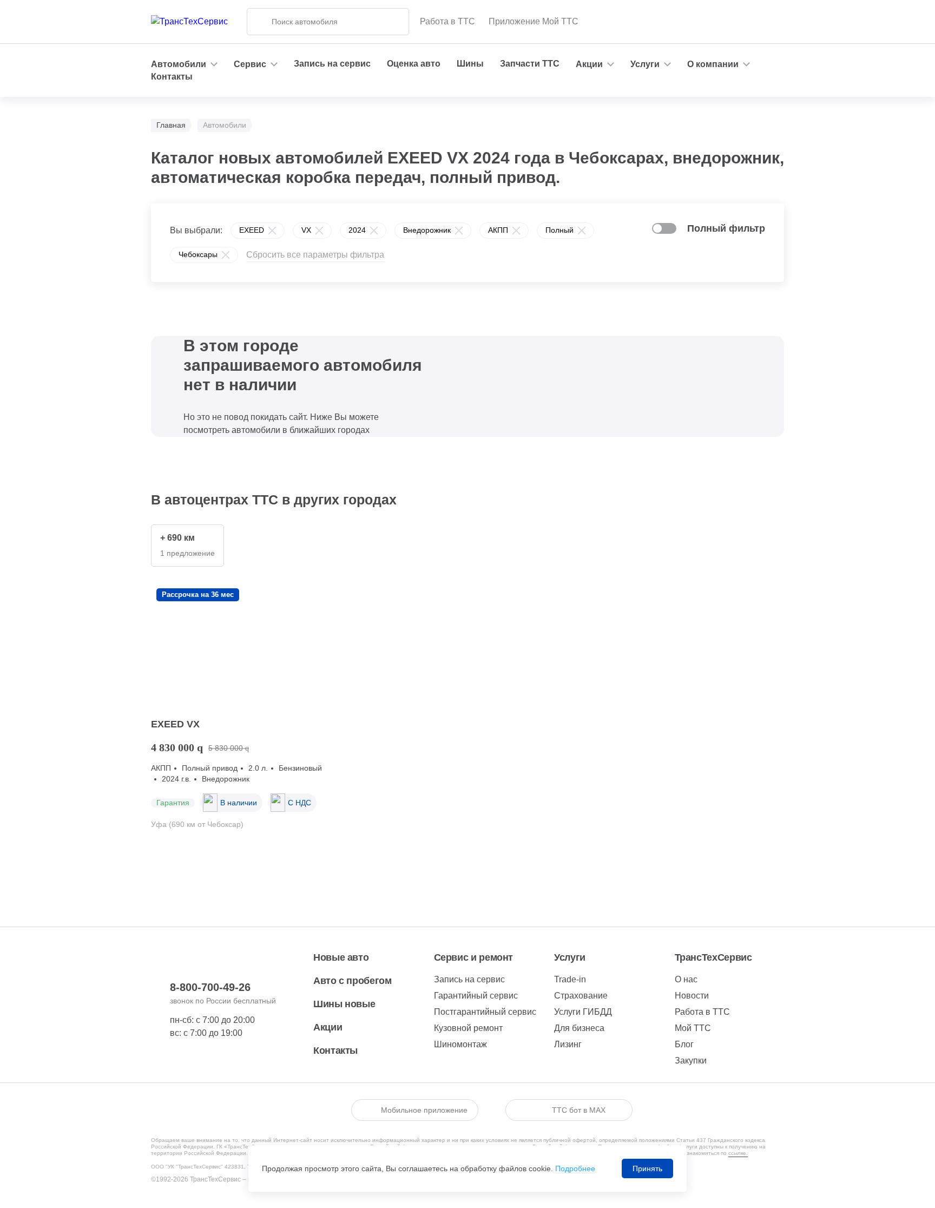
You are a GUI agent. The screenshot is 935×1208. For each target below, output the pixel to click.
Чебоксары (198, 254)
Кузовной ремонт (468, 1028)
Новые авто (340, 957)
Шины (470, 63)
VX (306, 230)
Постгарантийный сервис (485, 1011)
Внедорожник (427, 230)
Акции (327, 1027)
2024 (357, 230)
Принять (647, 1168)
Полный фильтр (726, 228)
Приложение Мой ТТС (533, 21)
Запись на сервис (332, 63)
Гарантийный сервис (476, 995)
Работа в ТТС (447, 21)
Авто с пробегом (352, 980)
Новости (692, 995)
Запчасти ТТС (529, 63)
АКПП (498, 230)
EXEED (251, 230)
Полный (559, 230)
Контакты (172, 76)
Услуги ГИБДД (583, 1011)
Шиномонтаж (460, 1044)
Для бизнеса (579, 1028)
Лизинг (568, 1044)
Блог (684, 1044)
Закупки (691, 1060)
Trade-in (570, 979)
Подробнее (575, 1168)
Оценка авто (413, 63)
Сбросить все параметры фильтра (315, 254)
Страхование (581, 995)
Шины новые (344, 1004)
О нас (686, 979)
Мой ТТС (693, 1028)
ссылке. (738, 1153)
